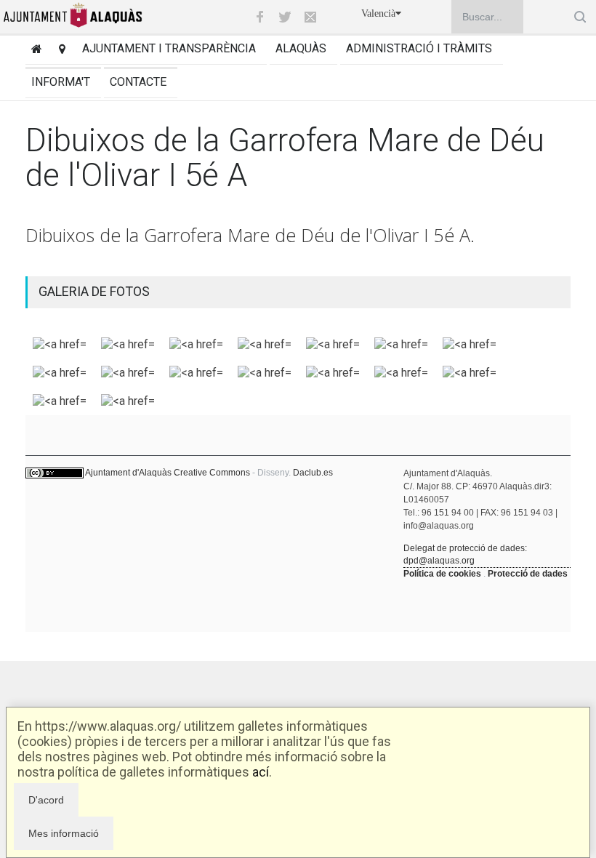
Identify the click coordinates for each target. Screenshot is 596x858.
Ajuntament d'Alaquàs (128, 473)
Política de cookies (442, 574)
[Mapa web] (59, 50)
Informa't (60, 82)
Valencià (378, 13)
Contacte (138, 82)
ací (260, 771)
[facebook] (259, 17)
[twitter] (285, 17)
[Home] (33, 50)
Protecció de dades (528, 574)
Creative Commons (212, 473)
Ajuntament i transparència (169, 48)
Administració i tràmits (419, 48)
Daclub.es (313, 473)
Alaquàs (300, 48)
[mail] (310, 17)
